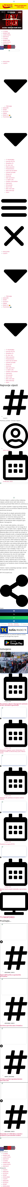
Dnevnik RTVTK (10, 161)
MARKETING (6, 33)
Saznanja (8, 176)
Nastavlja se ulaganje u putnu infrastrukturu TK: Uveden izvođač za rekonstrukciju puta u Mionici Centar (12, 751)
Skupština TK (9, 163)
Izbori (7, 192)
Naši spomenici (10, 178)
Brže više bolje (10, 188)
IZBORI (5, 113)
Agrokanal (9, 183)
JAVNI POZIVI (7, 35)
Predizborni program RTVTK (7, 844)
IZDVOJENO (6, 1177)
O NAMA (5, 31)
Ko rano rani (9, 165)
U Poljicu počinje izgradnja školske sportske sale (11, 1079)
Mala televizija (10, 190)
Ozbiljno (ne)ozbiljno (12, 181)
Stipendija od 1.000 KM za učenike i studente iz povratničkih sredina (11, 1134)
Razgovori (9, 174)
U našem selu (10, 179)
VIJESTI (5, 418)
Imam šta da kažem (11, 170)
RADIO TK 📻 (6, 115)
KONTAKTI (6, 37)
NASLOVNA (6, 61)
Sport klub (9, 187)
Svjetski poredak (10, 172)
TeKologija (9, 106)
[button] (14, 222)
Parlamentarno (10, 168)
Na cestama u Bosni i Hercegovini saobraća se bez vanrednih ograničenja (13, 704)
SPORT (5, 109)
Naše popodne (10, 167)
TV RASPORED (10, 159)
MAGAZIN (5, 108)
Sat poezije (9, 185)
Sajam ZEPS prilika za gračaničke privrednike (10, 975)
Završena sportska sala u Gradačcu (11, 1025)
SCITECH (5, 111)
